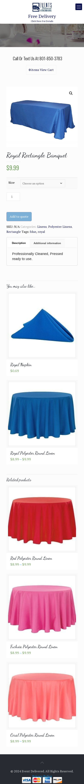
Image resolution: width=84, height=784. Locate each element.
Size (11, 182)
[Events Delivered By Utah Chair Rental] (42, 7)
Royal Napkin (20, 364)
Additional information (47, 243)
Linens (42, 226)
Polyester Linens (60, 226)
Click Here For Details (42, 18)
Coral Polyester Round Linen (32, 735)
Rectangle (13, 232)
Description (19, 243)
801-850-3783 (50, 58)
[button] (70, 93)
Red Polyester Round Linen (31, 558)
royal (41, 232)
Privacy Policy (42, 776)
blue (33, 232)
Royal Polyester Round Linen (32, 453)
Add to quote (19, 216)
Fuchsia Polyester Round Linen (33, 646)
